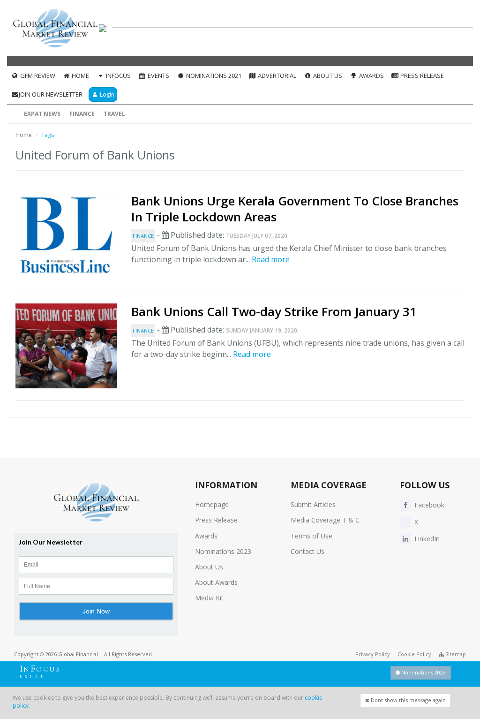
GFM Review (37, 75)
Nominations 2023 (223, 551)
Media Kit (209, 597)
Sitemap (455, 654)
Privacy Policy (372, 654)
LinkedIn (426, 538)
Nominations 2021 (213, 75)
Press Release (421, 75)
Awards (371, 75)
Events (157, 75)
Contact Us (307, 551)
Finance (82, 114)
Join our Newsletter (50, 94)
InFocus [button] (118, 75)
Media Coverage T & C (325, 519)
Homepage (212, 504)
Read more (271, 259)
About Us (327, 75)
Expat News (42, 114)
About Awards (216, 582)
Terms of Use (311, 535)
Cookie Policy (414, 654)
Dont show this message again (407, 700)
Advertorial (276, 75)
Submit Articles (313, 504)
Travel (114, 114)
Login (106, 94)
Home (79, 75)
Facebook (428, 504)
